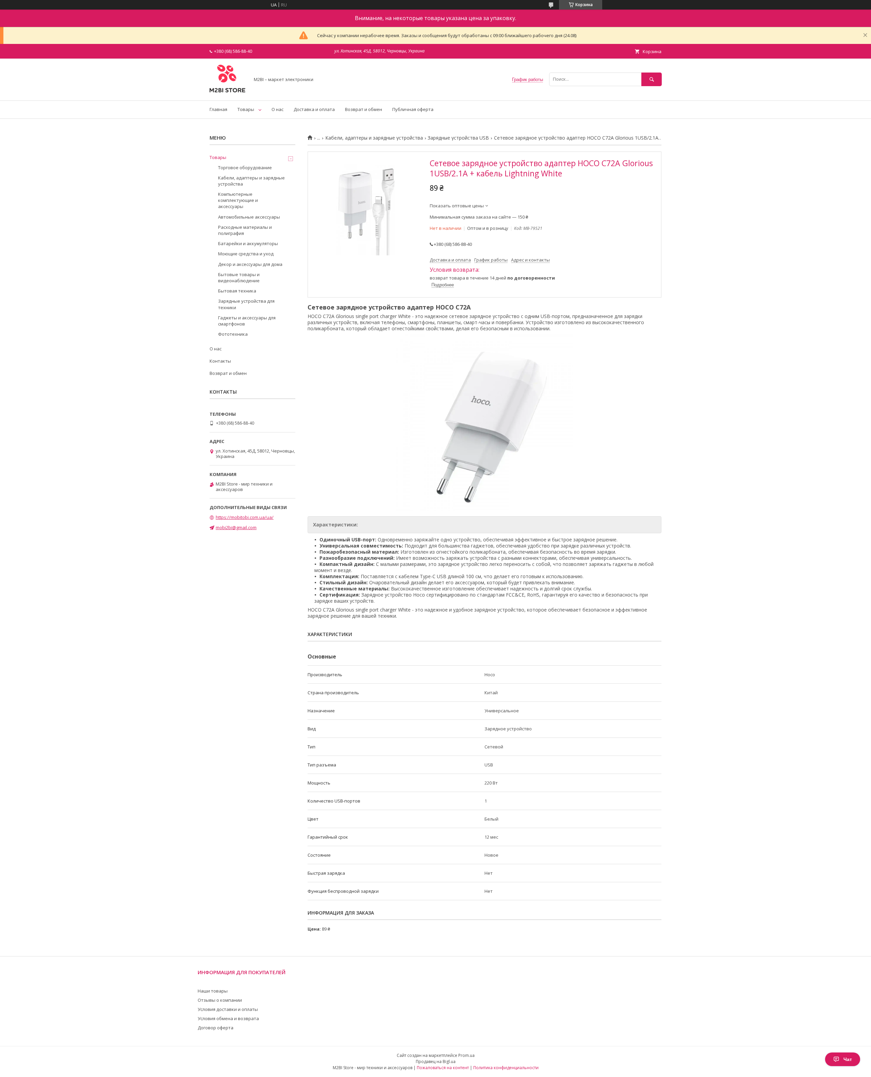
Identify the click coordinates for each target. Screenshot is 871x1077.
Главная (218, 109)
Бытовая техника (237, 291)
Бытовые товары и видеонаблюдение (239, 277)
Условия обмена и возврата (228, 1018)
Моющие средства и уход (246, 254)
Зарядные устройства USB (458, 138)
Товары (245, 109)
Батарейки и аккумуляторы (248, 243)
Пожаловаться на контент (443, 1068)
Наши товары (213, 991)
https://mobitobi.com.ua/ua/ (245, 517)
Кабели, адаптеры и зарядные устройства (374, 138)
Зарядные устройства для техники (246, 304)
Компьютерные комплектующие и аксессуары (238, 200)
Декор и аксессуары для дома (250, 264)
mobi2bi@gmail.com (236, 527)
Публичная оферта (412, 109)
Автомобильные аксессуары (249, 217)
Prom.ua (466, 1055)
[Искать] (651, 79)
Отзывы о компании (220, 1000)
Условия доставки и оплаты (228, 1009)
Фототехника (233, 334)
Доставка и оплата (314, 109)
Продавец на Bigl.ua (436, 1061)
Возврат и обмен (363, 109)
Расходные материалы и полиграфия (245, 230)
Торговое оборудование (245, 167)
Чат (847, 1059)
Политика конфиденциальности (506, 1068)
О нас (277, 109)
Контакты (220, 361)
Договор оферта (215, 1028)
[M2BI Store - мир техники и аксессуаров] (228, 92)
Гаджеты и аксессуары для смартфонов (247, 321)
